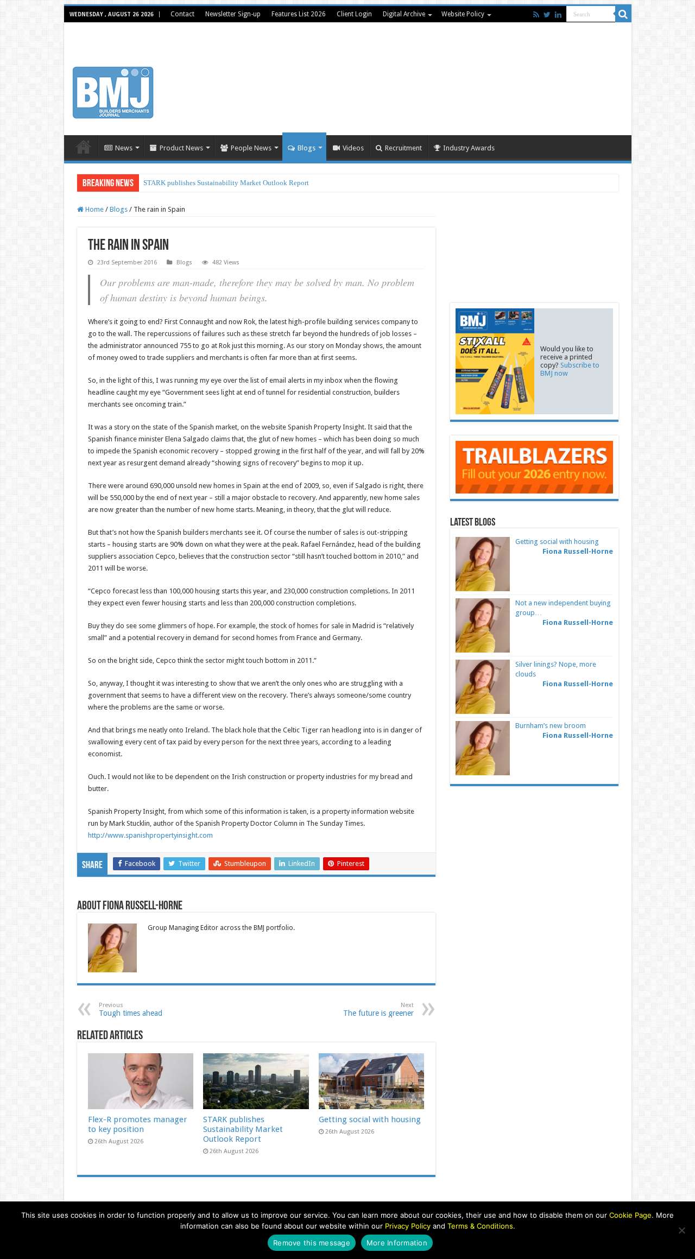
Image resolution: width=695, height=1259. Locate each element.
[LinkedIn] (558, 14)
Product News (181, 148)
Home (84, 146)
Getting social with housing (370, 1119)
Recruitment (403, 148)
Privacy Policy (408, 1226)
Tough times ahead (130, 1009)
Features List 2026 (298, 14)
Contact (182, 14)
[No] (681, 1230)
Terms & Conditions (480, 1226)
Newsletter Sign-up (233, 14)
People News (251, 148)
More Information (397, 1242)
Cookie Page (630, 1215)
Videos (353, 148)
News (123, 148)
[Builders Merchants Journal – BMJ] (113, 91)
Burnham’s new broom (550, 726)
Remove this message (311, 1242)
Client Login (354, 14)
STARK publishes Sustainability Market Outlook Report (226, 183)
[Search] (623, 14)
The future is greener (378, 1009)
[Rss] (536, 14)
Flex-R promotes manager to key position (137, 1124)
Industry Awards (469, 148)
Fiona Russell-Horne (577, 551)
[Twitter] (547, 14)
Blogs (306, 148)
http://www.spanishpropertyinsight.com (150, 835)
